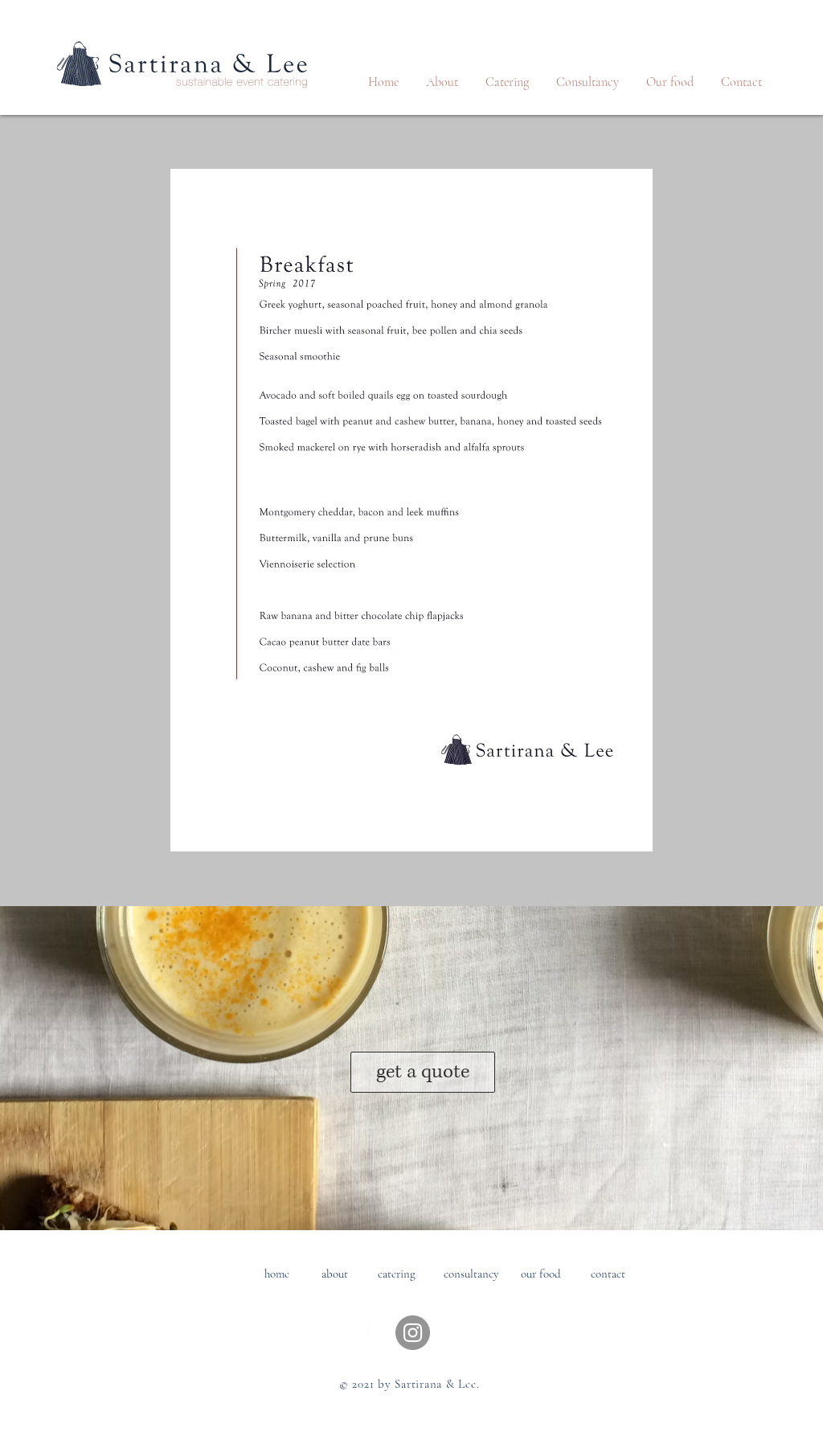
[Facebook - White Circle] (368, 1332)
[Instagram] (412, 1332)
